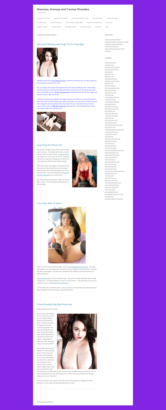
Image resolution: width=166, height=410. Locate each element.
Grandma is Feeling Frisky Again (114, 44)
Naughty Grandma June (94, 22)
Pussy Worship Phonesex (112, 162)
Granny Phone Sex (110, 127)
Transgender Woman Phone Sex (114, 194)
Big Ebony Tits (109, 83)
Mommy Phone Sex (110, 148)
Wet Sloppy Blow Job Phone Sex (114, 199)
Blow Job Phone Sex (110, 90)
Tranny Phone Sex (110, 189)
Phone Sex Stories (110, 159)
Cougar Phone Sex (110, 99)
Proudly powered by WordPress (45, 402)
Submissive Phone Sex (111, 180)
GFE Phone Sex (109, 118)
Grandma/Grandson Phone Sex (114, 125)
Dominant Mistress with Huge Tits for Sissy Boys (60, 44)
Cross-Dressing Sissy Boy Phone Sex (54, 304)
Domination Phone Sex (111, 106)
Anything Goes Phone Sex (112, 67)
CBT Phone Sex (109, 95)
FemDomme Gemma (70, 27)
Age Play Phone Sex (110, 62)
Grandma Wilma (98, 18)
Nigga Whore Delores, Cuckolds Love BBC (117, 42)
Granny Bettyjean (112, 18)
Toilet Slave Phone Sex (111, 187)
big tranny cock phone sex (59, 283)
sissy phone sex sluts (59, 81)
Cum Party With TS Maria (49, 203)
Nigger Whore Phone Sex (112, 155)
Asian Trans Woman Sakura (80, 18)
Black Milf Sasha (86, 27)
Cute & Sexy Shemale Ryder (113, 39)
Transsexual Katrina (43, 18)
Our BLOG (98, 27)
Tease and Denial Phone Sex (113, 183)
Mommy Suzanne (42, 27)
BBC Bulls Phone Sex (59, 106)
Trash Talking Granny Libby (74, 22)
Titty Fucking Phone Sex (112, 185)
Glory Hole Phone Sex (111, 120)
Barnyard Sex (109, 72)
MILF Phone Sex (109, 143)
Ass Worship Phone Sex (111, 69)
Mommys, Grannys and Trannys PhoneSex (63, 9)
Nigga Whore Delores (60, 18)
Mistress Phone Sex (110, 146)
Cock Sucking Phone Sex (112, 97)
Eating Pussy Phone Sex (112, 109)
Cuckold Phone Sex (110, 104)
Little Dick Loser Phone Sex (112, 139)
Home (107, 27)
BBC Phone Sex (109, 74)
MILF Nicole (109, 22)
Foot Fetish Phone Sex (111, 116)
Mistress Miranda (56, 22)
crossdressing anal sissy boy (79, 267)
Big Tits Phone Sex (110, 86)
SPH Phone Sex (109, 176)
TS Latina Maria (41, 22)
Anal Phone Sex (109, 65)
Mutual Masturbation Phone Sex (114, 150)
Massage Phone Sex (110, 141)
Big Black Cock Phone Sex (112, 81)
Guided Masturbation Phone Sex (114, 129)
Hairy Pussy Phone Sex (111, 132)
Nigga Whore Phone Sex (112, 153)
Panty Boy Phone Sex (111, 157)
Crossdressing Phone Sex (112, 102)
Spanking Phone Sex (111, 173)
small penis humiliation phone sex (114, 171)
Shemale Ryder (56, 27)
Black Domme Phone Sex (112, 88)
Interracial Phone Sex (111, 134)
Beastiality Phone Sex (111, 79)
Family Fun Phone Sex (111, 113)
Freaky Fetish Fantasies (111, 46)
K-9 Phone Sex (109, 136)
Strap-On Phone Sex (111, 178)
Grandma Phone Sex (111, 123)
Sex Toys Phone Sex (110, 164)
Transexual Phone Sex (111, 192)
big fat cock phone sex (62, 92)
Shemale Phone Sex (110, 166)
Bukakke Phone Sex (110, 93)
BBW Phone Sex (109, 76)
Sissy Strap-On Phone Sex (49, 145)
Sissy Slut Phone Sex (43, 278)
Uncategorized (109, 196)
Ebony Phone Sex (110, 111)
